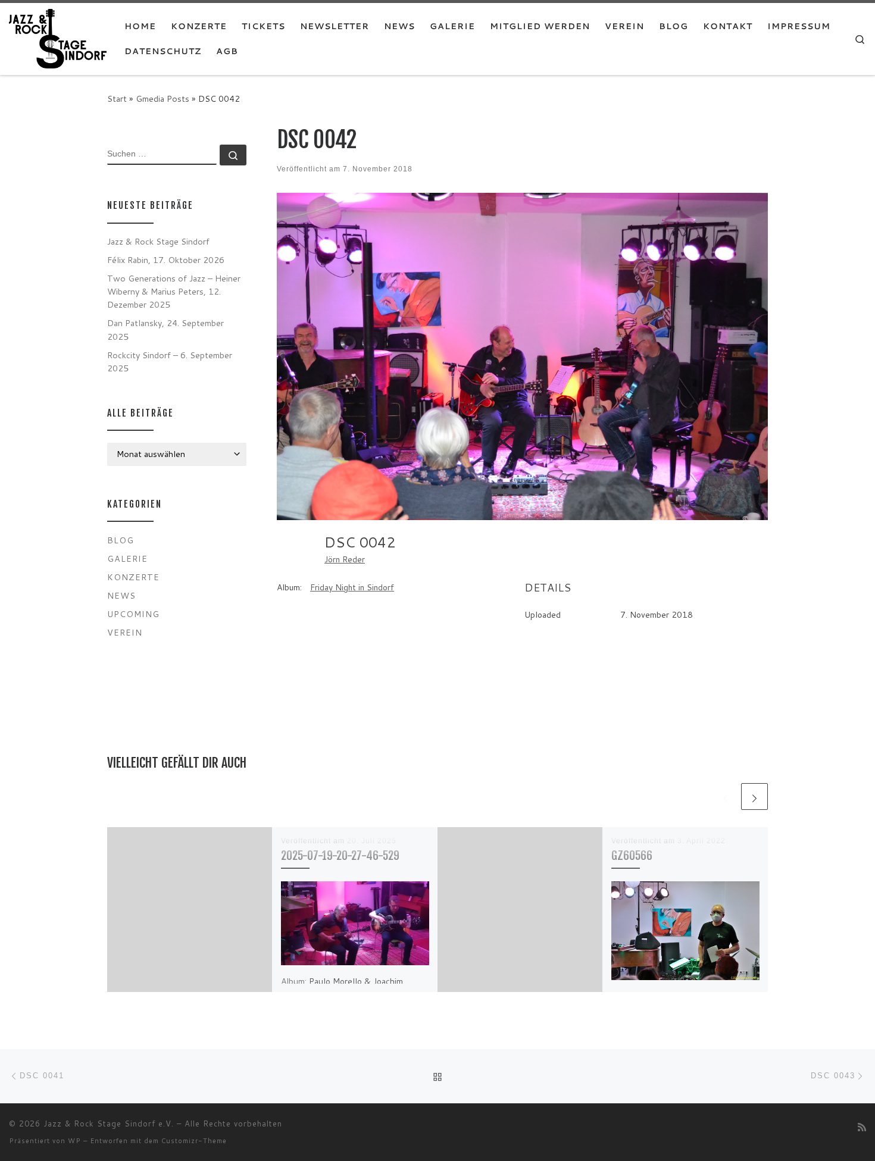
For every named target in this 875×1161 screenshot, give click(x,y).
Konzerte (133, 577)
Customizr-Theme (194, 1141)
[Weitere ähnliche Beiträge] (754, 796)
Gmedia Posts (162, 98)
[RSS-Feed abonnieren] (862, 1126)
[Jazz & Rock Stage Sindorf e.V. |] (58, 37)
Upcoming (133, 614)
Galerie (127, 558)
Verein (124, 632)
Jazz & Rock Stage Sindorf (158, 241)
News (121, 595)
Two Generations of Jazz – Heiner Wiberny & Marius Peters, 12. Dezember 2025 (173, 291)
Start (117, 98)
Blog (120, 540)
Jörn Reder (344, 559)
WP (74, 1141)
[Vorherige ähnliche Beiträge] (725, 796)
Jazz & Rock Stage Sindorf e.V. (108, 1123)
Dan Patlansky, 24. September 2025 (165, 329)
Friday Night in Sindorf (352, 587)
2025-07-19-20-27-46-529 (340, 855)
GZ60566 (631, 855)
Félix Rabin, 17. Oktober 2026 (165, 260)
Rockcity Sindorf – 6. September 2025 (169, 361)
